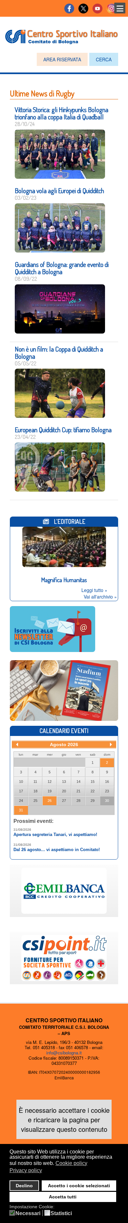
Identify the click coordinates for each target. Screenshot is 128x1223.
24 (21, 801)
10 (21, 782)
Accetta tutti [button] (62, 1196)
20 (64, 791)
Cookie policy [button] (71, 1163)
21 (78, 791)
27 (64, 801)
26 (50, 801)
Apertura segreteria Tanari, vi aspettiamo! (55, 834)
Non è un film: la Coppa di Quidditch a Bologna (59, 352)
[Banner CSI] (64, 689)
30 (107, 801)
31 (21, 810)
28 (78, 801)
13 (64, 782)
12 (50, 782)
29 (93, 801)
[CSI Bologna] (61, 35)
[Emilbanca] (64, 890)
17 (21, 791)
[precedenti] (17, 744)
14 (78, 782)
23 (107, 791)
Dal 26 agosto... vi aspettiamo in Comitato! (56, 849)
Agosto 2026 (64, 744)
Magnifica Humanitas (64, 579)
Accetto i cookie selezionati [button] (79, 1185)
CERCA (104, 59)
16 (107, 782)
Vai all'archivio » (100, 596)
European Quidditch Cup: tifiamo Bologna (63, 429)
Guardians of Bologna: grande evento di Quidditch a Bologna (62, 268)
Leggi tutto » (94, 590)
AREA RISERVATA (62, 59)
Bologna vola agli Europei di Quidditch (59, 190)
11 (35, 782)
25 (35, 801)
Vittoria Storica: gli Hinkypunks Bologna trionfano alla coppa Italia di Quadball (61, 113)
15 (93, 782)
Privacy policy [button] (26, 1170)
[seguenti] (111, 744)
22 (93, 791)
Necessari (27, 1213)
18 (35, 791)
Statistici (61, 1213)
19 (50, 791)
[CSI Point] (64, 957)
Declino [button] (24, 1185)
